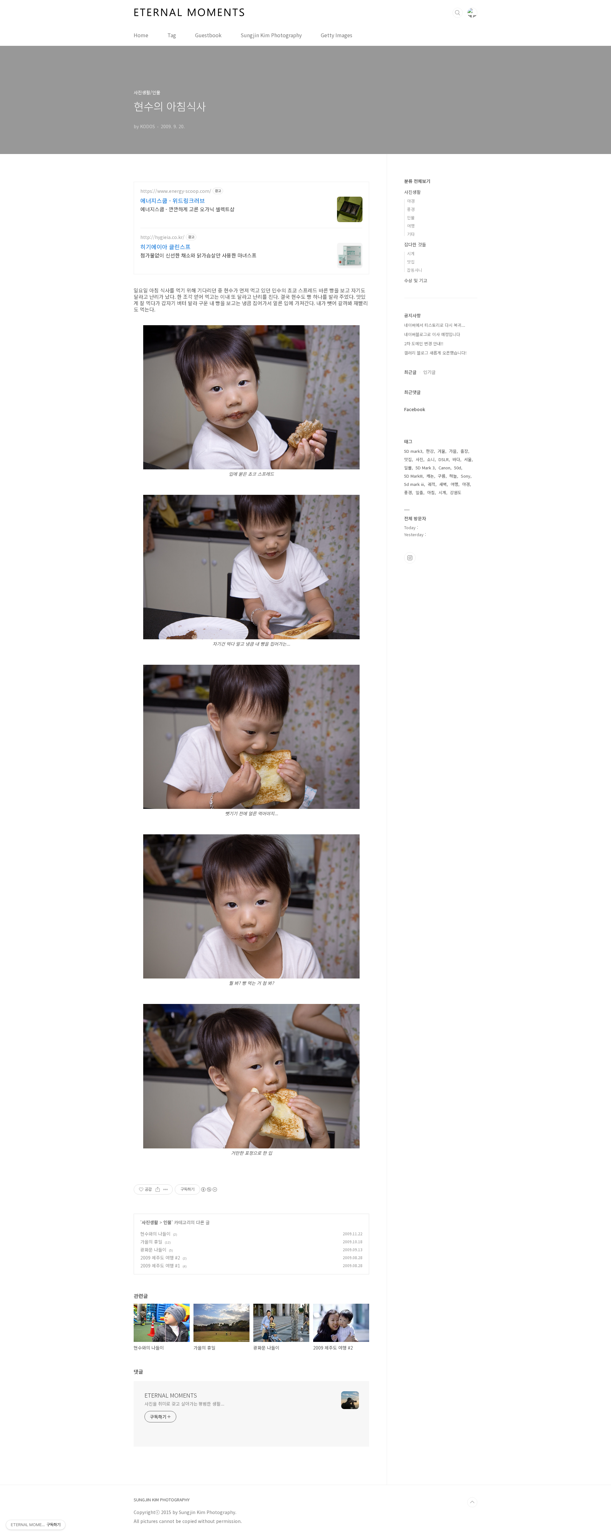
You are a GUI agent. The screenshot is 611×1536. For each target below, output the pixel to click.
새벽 (443, 484)
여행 (411, 226)
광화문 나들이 (153, 1249)
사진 (419, 459)
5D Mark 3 (425, 468)
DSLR (444, 459)
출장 (464, 451)
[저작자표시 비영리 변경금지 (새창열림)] (208, 1189)
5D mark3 (413, 451)
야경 (411, 201)
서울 (468, 459)
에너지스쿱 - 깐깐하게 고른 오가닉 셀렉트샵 (187, 209)
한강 (430, 451)
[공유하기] (158, 1189)
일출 (419, 492)
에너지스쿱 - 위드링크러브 (172, 200)
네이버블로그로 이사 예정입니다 (432, 334)
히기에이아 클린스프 (165, 246)
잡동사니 (414, 270)
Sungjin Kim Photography (271, 35)
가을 (453, 451)
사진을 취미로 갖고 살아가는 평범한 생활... (184, 1403)
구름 (442, 476)
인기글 (429, 372)
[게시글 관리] (166, 1189)
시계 (411, 253)
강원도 (455, 492)
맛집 (411, 262)
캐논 (430, 476)
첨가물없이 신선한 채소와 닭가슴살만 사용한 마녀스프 (198, 255)
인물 (167, 1222)
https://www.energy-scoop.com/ (175, 191)
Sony (465, 476)
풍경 (411, 209)
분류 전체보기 (417, 181)
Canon (444, 468)
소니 (431, 459)
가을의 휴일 (151, 1241)
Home (141, 35)
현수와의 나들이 (155, 1234)
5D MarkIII (413, 476)
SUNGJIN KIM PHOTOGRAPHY (162, 1499)
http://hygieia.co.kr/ (162, 237)
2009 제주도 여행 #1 (160, 1265)
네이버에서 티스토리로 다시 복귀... (434, 325)
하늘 (453, 476)
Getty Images (336, 35)
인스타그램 (410, 558)
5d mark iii (414, 484)
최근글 (410, 372)
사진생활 (150, 1222)
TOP (472, 1502)
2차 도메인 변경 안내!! (423, 343)
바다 (456, 459)
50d (457, 468)
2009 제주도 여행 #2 (160, 1257)
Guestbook (208, 35)
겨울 (441, 451)
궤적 (431, 484)
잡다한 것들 (415, 244)
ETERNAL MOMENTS (170, 1395)
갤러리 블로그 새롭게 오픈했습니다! (435, 353)
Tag (171, 35)
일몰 (408, 468)
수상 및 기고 (415, 280)
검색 (457, 13)
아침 (431, 492)
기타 (411, 234)
